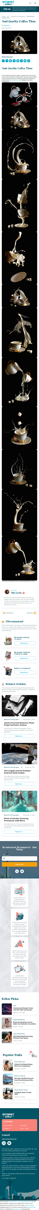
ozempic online (17, 1209)
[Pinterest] (22, 871)
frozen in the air (15, 80)
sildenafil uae (32, 1207)
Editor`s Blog (24, 1128)
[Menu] (35, 3)
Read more (24, 643)
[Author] (23, 593)
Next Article (30, 613)
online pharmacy (29, 1205)
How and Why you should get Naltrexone (20, 1201)
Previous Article (9, 613)
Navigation (7, 1128)
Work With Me (8, 1125)
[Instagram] (17, 871)
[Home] (8, 3)
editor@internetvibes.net (9, 1139)
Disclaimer (23, 1125)
